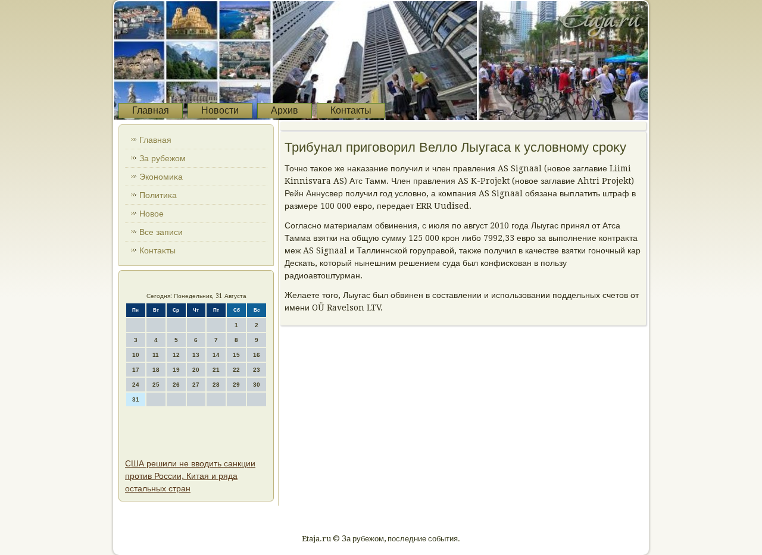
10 (135, 355)
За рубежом (162, 158)
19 (176, 369)
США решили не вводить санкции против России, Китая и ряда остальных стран (190, 476)
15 (236, 355)
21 (216, 369)
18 (156, 369)
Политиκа (158, 195)
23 (256, 369)
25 (156, 384)
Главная (150, 110)
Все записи (161, 232)
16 (256, 355)
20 (195, 369)
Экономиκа (161, 176)
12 (176, 355)
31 (135, 399)
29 (236, 384)
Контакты (350, 110)
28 (216, 384)
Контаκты (157, 250)
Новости (220, 110)
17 (135, 369)
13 (195, 355)
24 (135, 384)
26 (176, 384)
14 (216, 355)
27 (195, 384)
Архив (284, 110)
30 (256, 384)
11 (155, 355)
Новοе (151, 213)
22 (236, 369)
